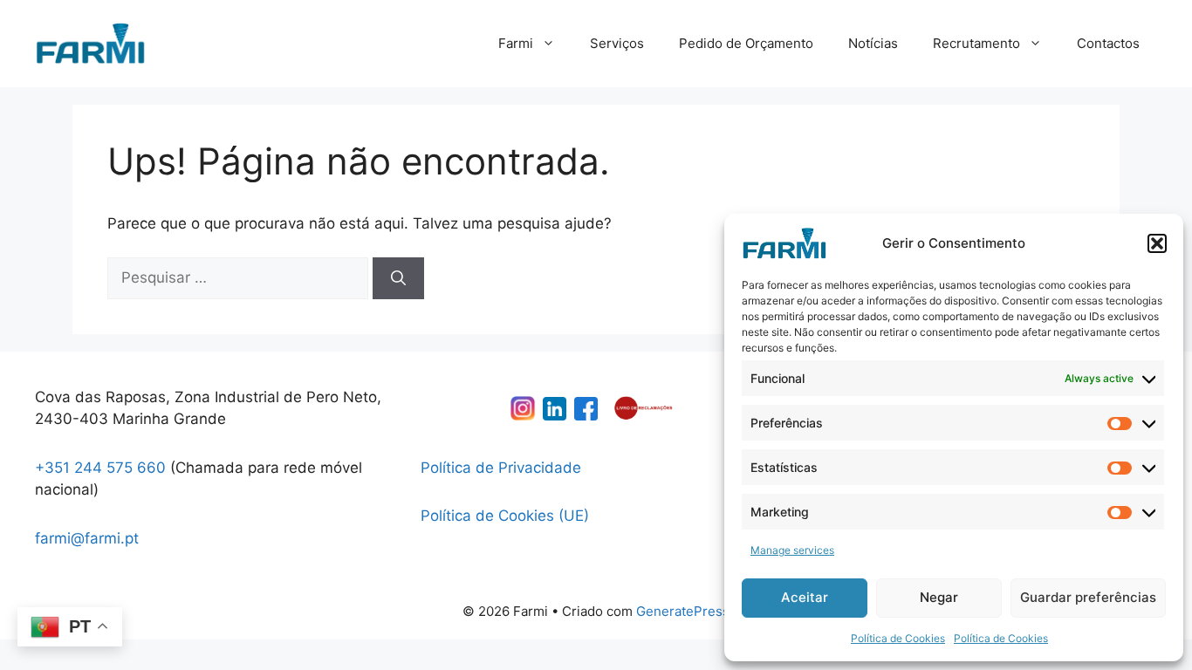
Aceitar (804, 597)
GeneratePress (683, 611)
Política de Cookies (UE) (505, 515)
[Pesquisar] (398, 278)
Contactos (1108, 43)
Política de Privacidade (501, 467)
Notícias (873, 43)
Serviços (617, 43)
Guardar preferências (1088, 597)
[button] (1157, 243)
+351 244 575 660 (100, 467)
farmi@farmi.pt (87, 538)
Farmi (515, 43)
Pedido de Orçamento (746, 43)
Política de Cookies (898, 638)
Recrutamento (976, 43)
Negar (939, 597)
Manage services (792, 550)
